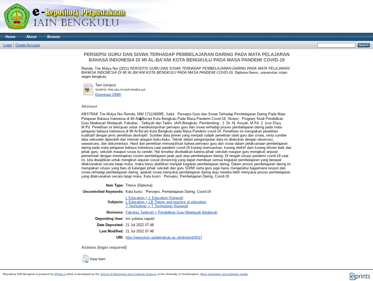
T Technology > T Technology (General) (157, 206)
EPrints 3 (60, 274)
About (31, 37)
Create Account (28, 45)
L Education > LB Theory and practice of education (166, 202)
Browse (53, 37)
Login (7, 45)
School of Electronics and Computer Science (128, 274)
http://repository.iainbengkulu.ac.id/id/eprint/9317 (164, 237)
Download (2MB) (108, 95)
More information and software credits (224, 274)
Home (10, 37)
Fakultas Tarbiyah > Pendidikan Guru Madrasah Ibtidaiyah (171, 212)
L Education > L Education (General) (154, 198)
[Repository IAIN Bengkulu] (71, 31)
